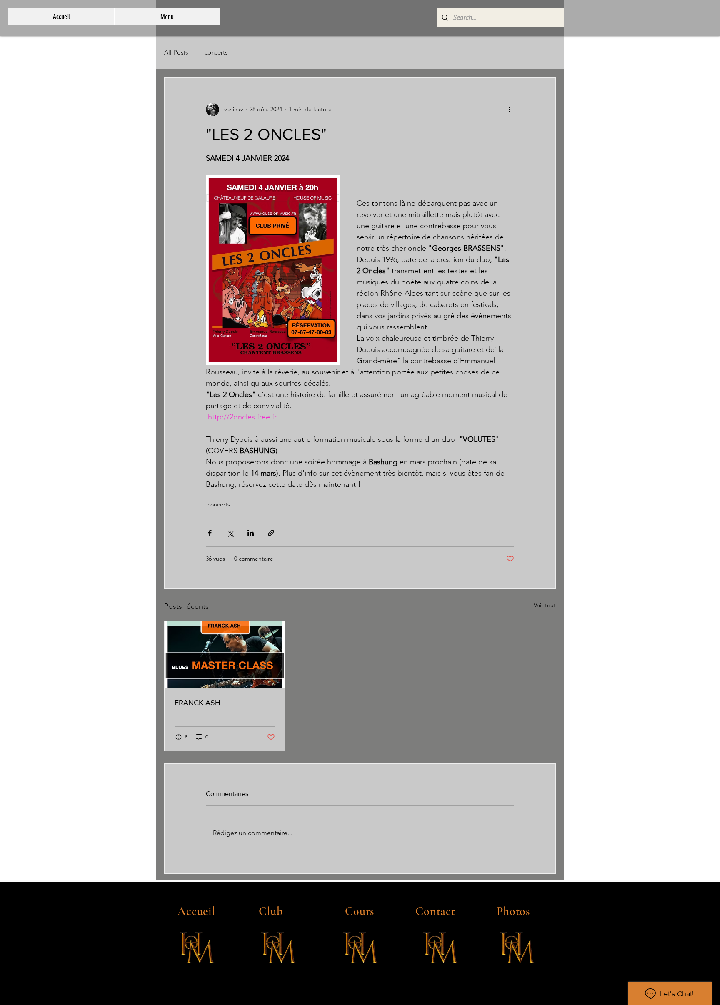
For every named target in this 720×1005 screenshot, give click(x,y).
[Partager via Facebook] (210, 533)
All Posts (176, 52)
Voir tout (545, 605)
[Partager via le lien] (271, 533)
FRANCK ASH (197, 702)
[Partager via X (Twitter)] (230, 533)
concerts (216, 52)
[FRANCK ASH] (225, 654)
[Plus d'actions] (509, 110)
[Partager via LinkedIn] (251, 533)
